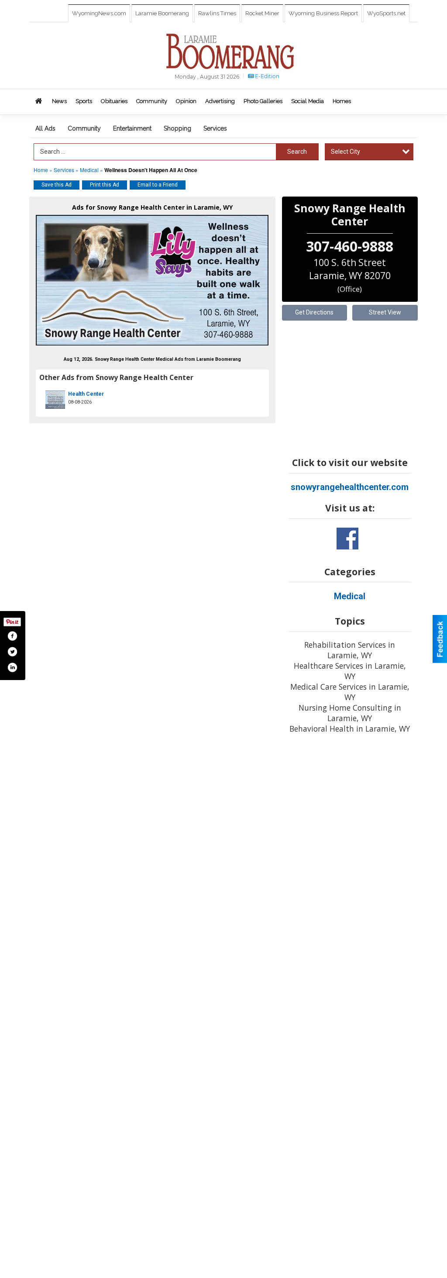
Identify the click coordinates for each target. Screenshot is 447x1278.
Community (84, 128)
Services (215, 128)
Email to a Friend (158, 185)
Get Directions (314, 312)
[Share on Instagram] (12, 667)
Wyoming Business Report (323, 13)
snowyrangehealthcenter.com (350, 487)
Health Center (86, 394)
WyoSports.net (386, 13)
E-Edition (266, 76)
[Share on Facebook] (12, 636)
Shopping (177, 128)
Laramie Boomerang (162, 13)
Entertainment (132, 128)
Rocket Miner (262, 13)
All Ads (45, 128)
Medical (90, 169)
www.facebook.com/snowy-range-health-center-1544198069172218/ (347, 538)
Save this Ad (56, 185)
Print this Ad (104, 185)
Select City (345, 151)
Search (297, 151)
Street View (385, 312)
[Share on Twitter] (12, 652)
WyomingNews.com (99, 13)
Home (41, 169)
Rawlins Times (217, 13)
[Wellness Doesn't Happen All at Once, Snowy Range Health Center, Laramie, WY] (152, 280)
